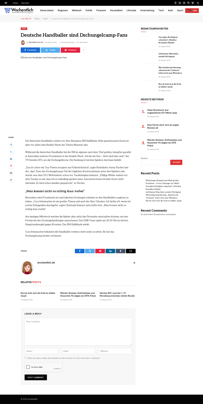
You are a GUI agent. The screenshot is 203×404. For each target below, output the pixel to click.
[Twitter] (11, 151)
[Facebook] (11, 144)
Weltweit (76, 10)
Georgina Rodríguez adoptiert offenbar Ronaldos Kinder (168, 40)
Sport (180, 10)
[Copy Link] (11, 180)
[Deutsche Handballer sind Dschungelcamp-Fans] (78, 93)
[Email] (11, 173)
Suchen (144, 158)
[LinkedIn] (11, 159)
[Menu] (6, 3)
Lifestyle (131, 10)
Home (15, 3)
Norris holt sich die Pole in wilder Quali (38, 294)
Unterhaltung (147, 10)
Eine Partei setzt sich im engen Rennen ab (163, 126)
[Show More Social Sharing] (83, 50)
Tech (161, 10)
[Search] (198, 3)
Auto (170, 10)
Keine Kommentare (68, 42)
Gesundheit (116, 10)
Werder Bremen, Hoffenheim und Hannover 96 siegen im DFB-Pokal (78, 294)
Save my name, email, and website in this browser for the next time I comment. (64, 358)
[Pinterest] (11, 166)
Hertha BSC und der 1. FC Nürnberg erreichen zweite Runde (117, 294)
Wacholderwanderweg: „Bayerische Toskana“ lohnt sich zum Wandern (170, 70)
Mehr (190, 10)
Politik (89, 10)
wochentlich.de (36, 42)
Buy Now (25, 3)
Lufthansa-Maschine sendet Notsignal (168, 55)
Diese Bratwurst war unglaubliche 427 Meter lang (162, 111)
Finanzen (101, 10)
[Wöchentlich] (18, 10)
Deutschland (47, 10)
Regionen (63, 10)
